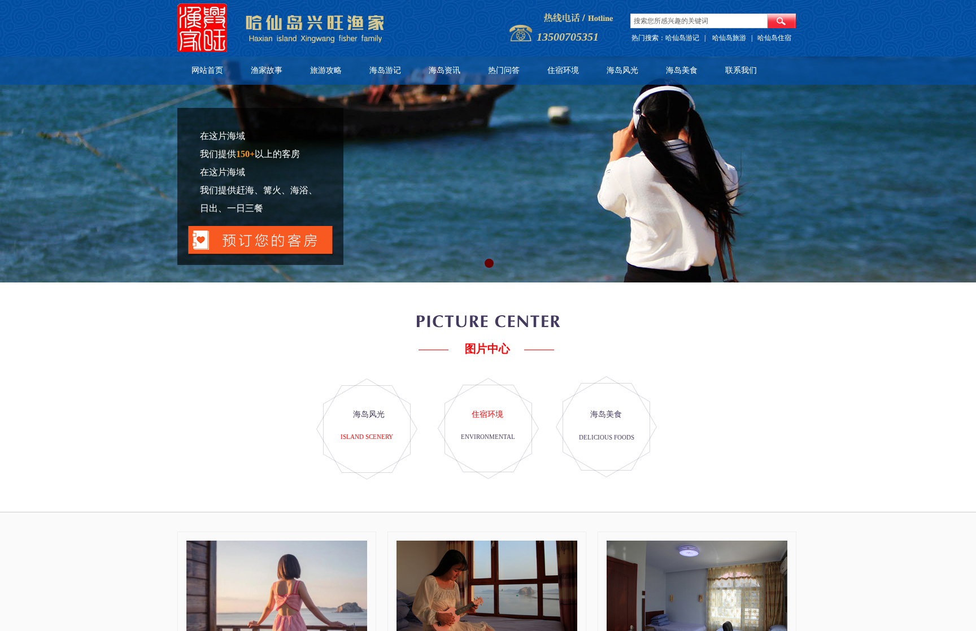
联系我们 (741, 70)
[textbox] (699, 21)
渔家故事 (266, 70)
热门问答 (504, 70)
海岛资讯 (444, 70)
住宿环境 (563, 70)
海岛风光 (622, 70)
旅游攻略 (326, 70)
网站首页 (207, 70)
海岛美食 (682, 70)
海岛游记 (385, 70)
